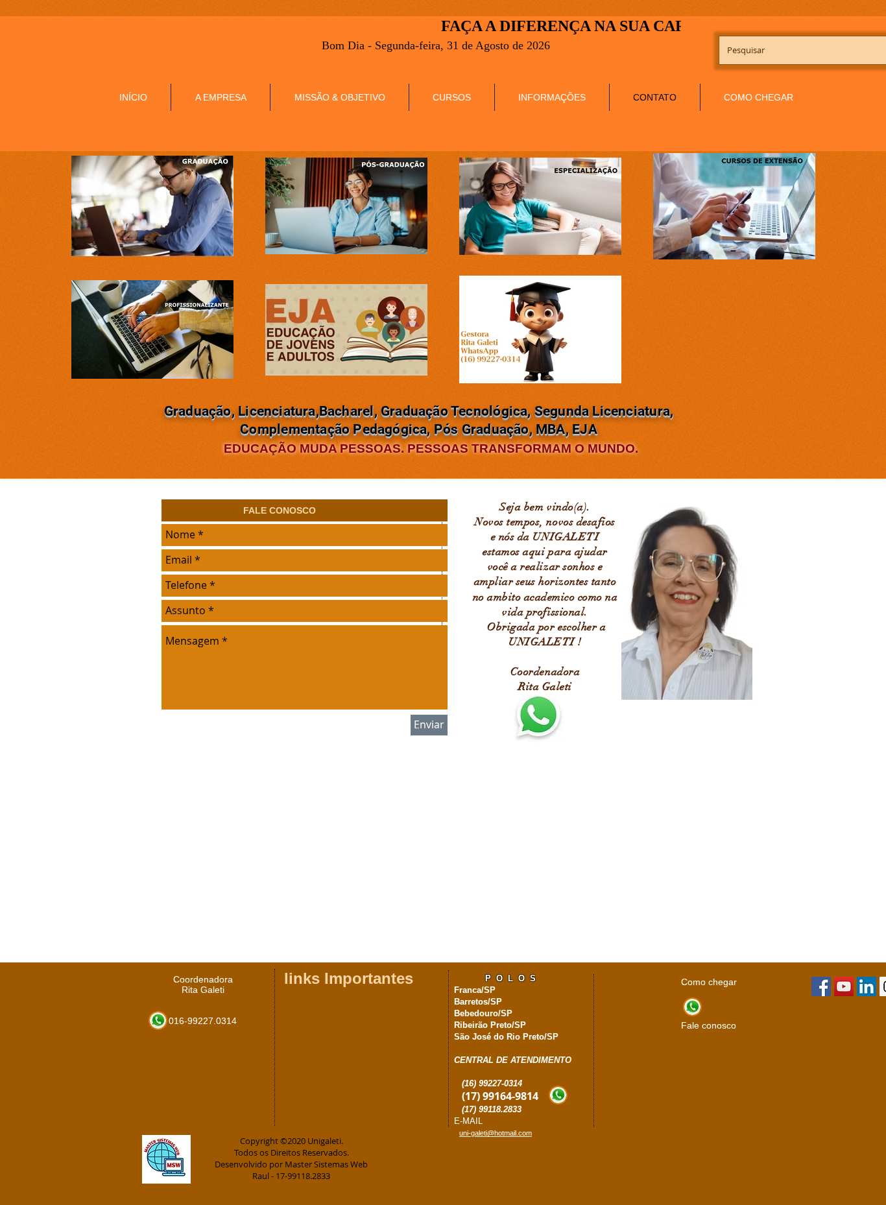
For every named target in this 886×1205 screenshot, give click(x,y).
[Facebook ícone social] (821, 986)
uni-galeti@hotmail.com (495, 1133)
